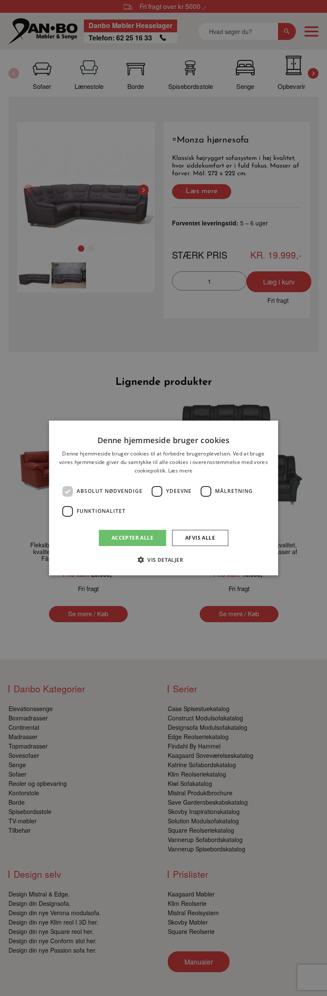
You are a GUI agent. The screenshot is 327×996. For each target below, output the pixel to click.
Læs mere (180, 470)
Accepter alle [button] (132, 537)
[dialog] (163, 498)
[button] (163, 560)
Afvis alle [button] (200, 537)
